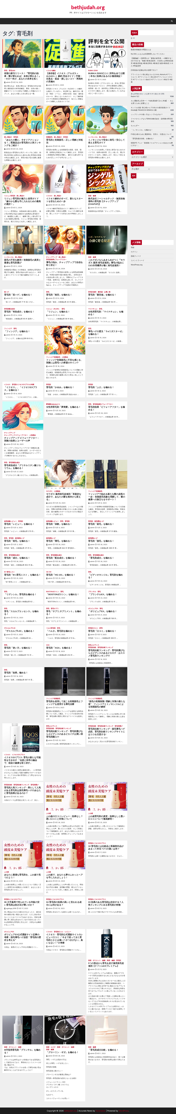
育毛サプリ (55, 608)
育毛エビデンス (93, 645)
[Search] (172, 21)
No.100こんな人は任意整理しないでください (148, 54)
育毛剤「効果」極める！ (16, 672)
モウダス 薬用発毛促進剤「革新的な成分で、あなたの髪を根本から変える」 (63, 497)
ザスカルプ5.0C (9, 628)
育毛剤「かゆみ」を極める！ (60, 387)
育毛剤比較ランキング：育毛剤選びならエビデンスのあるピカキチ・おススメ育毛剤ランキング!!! (106, 653)
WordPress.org (136, 265)
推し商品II (57, 196)
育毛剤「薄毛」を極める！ (59, 541)
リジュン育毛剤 (9, 196)
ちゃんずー (135, 125)
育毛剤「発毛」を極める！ (17, 541)
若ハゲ (6, 292)
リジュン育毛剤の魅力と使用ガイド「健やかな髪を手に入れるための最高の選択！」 (22, 201)
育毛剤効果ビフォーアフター (56, 259)
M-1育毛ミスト (9, 572)
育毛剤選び (118, 726)
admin (8, 82)
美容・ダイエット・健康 (96, 960)
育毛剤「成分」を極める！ (17, 558)
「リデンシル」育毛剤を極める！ (20, 594)
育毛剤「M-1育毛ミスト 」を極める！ (22, 575)
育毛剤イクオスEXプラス (97, 843)
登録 (132, 247)
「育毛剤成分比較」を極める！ (103, 1050)
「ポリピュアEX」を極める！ (102, 611)
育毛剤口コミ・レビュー (62, 932)
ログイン (134, 252)
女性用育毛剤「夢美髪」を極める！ (63, 407)
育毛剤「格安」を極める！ (59, 295)
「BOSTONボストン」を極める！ (62, 594)
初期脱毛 (49, 137)
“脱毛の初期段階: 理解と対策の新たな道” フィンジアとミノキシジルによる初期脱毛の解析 (106, 704)
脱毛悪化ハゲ (99, 521)
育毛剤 (15, 137)
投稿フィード (136, 256)
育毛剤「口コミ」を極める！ (102, 631)
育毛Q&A (12, 70)
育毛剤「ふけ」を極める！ (101, 387)
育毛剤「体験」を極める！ (59, 524)
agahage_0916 (11, 908)
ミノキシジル (93, 137)
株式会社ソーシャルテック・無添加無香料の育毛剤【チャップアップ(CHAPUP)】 (106, 201)
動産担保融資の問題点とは (141, 50)
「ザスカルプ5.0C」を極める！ (19, 631)
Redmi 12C (135, 96)
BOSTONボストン (52, 591)
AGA (47, 645)
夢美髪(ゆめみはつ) (53, 404)
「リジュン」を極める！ (58, 311)
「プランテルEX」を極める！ (102, 594)
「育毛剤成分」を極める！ (101, 558)
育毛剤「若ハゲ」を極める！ (18, 295)
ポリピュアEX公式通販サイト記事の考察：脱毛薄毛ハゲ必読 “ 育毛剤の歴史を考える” (22, 937)
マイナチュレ (93, 309)
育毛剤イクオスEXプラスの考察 (23, 384)
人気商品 (65, 357)
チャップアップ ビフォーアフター (16, 435)
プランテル (92, 591)
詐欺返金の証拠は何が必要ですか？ (144, 70)
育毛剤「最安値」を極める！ (102, 295)
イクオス (49, 196)
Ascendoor (100, 1111)
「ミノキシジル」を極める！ (142, 130)
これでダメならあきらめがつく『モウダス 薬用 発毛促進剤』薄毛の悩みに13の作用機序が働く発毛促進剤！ (106, 263)
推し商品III (8, 137)
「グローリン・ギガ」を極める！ (62, 1052)
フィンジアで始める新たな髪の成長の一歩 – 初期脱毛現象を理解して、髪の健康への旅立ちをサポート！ (106, 497)
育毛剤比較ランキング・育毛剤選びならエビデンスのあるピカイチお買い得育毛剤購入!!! (64, 734)
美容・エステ (51, 1047)
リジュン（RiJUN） (53, 309)
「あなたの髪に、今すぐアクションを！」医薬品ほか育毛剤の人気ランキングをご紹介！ (22, 143)
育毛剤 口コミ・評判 (95, 628)
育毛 (5, 70)
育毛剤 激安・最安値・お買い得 (99, 292)
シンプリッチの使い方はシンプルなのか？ (147, 114)
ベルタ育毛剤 (51, 628)
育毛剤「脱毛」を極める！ (101, 541)
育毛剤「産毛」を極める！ (101, 524)
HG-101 (48, 572)
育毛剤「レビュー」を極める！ (19, 524)
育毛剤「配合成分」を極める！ (61, 558)
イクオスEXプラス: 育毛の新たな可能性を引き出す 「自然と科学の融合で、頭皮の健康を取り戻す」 (22, 760)
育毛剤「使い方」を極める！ (18, 648)
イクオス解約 (51, 70)
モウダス (49, 491)
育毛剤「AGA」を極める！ (59, 648)
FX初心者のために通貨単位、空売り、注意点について (151, 134)
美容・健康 (92, 196)
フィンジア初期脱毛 (53, 357)
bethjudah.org (88, 7)
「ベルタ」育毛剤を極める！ (60, 631)
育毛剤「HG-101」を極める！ (60, 575)
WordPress (124, 1111)
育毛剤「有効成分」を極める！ (19, 311)
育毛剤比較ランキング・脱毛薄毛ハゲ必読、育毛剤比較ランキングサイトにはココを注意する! (106, 732)
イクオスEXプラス (18, 755)
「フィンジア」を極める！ (17, 331)
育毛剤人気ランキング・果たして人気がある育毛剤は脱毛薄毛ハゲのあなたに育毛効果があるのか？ (22, 790)
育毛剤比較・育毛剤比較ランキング (100, 647)
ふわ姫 (48, 813)
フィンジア (8, 328)
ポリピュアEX (93, 608)
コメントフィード (137, 260)
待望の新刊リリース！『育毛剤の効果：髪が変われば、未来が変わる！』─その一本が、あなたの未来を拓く (22, 76)
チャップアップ (51, 257)
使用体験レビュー (10, 521)
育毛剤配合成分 (9, 309)
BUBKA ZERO (93, 70)
